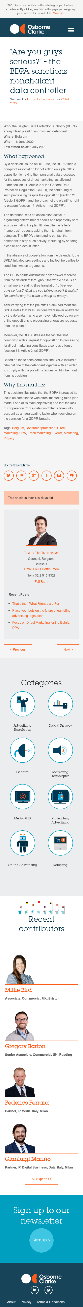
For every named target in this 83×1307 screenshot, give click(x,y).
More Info (58, 13)
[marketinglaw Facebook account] (47, 476)
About (11, 1301)
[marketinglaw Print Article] (72, 476)
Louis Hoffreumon (40, 99)
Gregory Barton (25, 1046)
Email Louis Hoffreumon (41, 569)
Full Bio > (41, 581)
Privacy (9, 438)
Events (57, 433)
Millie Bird (18, 990)
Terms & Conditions (51, 1301)
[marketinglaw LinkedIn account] (21, 476)
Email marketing (39, 433)
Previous (18, 649)
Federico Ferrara (27, 1103)
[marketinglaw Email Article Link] (59, 476)
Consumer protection (40, 427)
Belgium (18, 427)
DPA (22, 433)
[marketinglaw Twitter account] (9, 476)
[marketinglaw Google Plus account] (34, 476)
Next (68, 649)
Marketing (71, 433)
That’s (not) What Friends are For (35, 603)
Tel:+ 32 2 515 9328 (41, 575)
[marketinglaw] (30, 29)
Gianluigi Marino (28, 1159)
